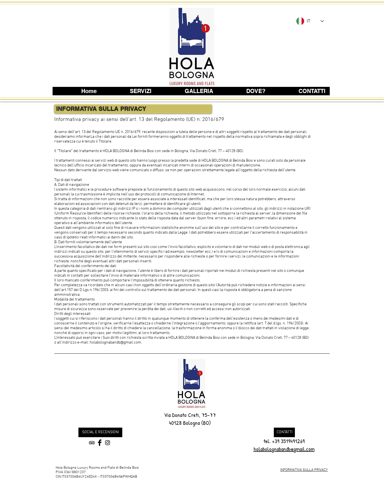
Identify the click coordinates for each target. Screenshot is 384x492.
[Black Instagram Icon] (107, 442)
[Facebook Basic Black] (99, 442)
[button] (100, 432)
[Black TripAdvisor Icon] (92, 442)
